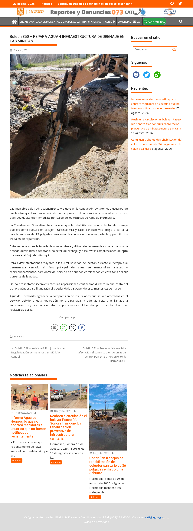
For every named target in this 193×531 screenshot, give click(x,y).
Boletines (19, 336)
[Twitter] (146, 74)
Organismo (27, 21)
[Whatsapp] (157, 74)
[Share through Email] (54, 327)
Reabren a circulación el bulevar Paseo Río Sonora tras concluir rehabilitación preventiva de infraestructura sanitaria (156, 123)
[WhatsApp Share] (63, 327)
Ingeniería (109, 21)
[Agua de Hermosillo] (96, 15)
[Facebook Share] (81, 327)
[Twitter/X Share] (72, 327)
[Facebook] (136, 74)
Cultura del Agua (68, 21)
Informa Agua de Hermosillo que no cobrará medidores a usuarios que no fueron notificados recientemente (155, 103)
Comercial (124, 21)
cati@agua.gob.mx (157, 517)
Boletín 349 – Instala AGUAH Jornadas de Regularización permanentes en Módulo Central (38, 352)
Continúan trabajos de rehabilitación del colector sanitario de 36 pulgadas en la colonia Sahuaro (123, 3)
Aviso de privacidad (96, 522)
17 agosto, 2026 (23, 412)
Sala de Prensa (45, 21)
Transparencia (91, 21)
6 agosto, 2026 (101, 453)
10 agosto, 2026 (62, 411)
